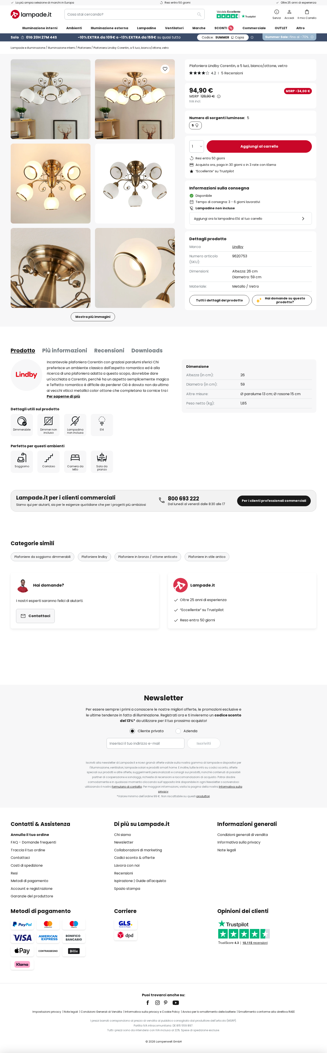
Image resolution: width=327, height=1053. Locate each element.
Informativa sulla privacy (238, 842)
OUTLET (281, 28)
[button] (51, 184)
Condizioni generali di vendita (242, 834)
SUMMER (223, 37)
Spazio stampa (127, 888)
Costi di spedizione (27, 865)
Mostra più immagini (92, 317)
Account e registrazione (31, 888)
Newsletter (123, 842)
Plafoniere (84, 48)
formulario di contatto (127, 787)
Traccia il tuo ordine (28, 850)
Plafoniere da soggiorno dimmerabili (42, 557)
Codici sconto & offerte (134, 857)
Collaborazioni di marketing (138, 850)
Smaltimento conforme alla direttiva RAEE (266, 1012)
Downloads (147, 350)
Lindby (237, 246)
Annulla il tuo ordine (30, 834)
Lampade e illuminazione (28, 48)
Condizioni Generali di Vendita (101, 1012)
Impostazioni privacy (46, 1012)
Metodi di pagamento (29, 880)
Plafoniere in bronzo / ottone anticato (147, 557)
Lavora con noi (126, 865)
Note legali (226, 850)
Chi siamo (122, 834)
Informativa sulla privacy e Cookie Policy (152, 1012)
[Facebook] (151, 1003)
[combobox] (134, 14)
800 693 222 (183, 498)
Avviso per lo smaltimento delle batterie (209, 1012)
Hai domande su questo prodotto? (285, 300)
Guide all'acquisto (151, 880)
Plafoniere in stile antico (207, 557)
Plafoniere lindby (94, 557)
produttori (203, 796)
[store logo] (31, 14)
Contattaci (20, 857)
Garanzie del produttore (32, 896)
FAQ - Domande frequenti (33, 842)
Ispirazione (123, 880)
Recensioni (109, 350)
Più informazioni (64, 350)
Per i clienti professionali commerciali (274, 500)
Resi (14, 873)
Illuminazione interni (61, 48)
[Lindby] (26, 375)
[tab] (23, 350)
